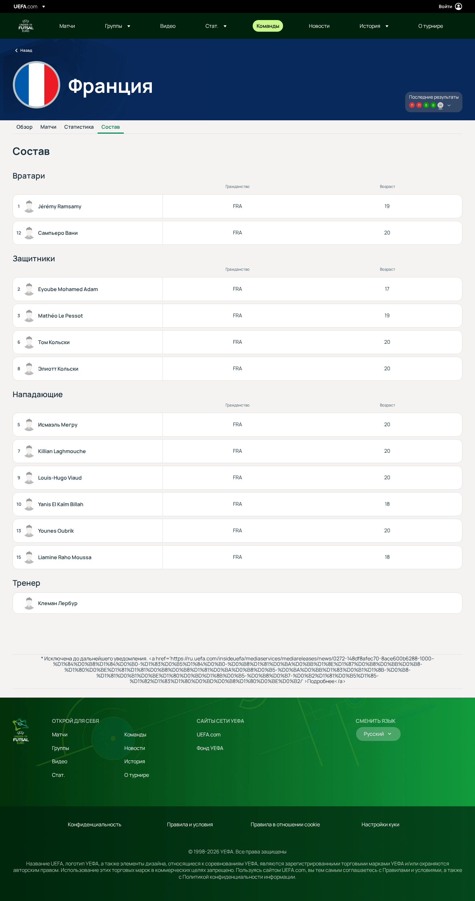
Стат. (58, 774)
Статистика (79, 127)
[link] (67, 26)
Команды (135, 734)
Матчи (48, 127)
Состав (110, 127)
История (134, 761)
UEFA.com (209, 734)
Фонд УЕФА (210, 748)
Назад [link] (26, 50)
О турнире (136, 774)
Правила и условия (190, 824)
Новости (134, 748)
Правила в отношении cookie (285, 824)
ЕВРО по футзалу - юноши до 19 (26, 26)
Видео (59, 761)
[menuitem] (74, 26)
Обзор (24, 127)
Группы (60, 748)
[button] (117, 26)
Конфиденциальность (94, 824)
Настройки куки (380, 824)
